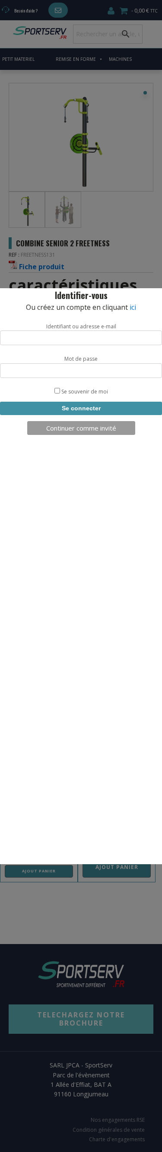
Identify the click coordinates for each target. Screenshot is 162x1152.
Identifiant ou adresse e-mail (81, 326)
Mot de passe (81, 358)
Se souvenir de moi (84, 391)
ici (133, 307)
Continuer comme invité (81, 428)
